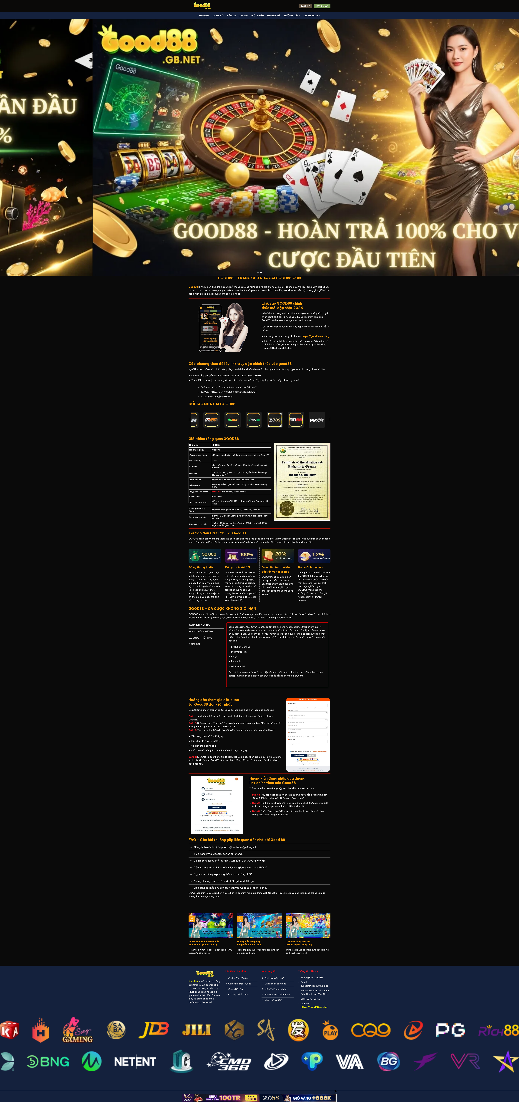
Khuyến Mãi (274, 15)
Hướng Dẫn (291, 15)
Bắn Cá (231, 15)
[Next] (505, 147)
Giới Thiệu (257, 15)
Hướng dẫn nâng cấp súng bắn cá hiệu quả (249, 943)
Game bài (218, 15)
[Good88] (202, 6)
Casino (243, 15)
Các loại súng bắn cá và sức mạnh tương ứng (299, 943)
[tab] (206, 625)
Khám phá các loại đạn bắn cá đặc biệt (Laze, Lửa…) (204, 943)
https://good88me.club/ (315, 1007)
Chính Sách (310, 15)
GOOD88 (204, 15)
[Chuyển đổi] (191, 847)
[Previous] (13, 147)
